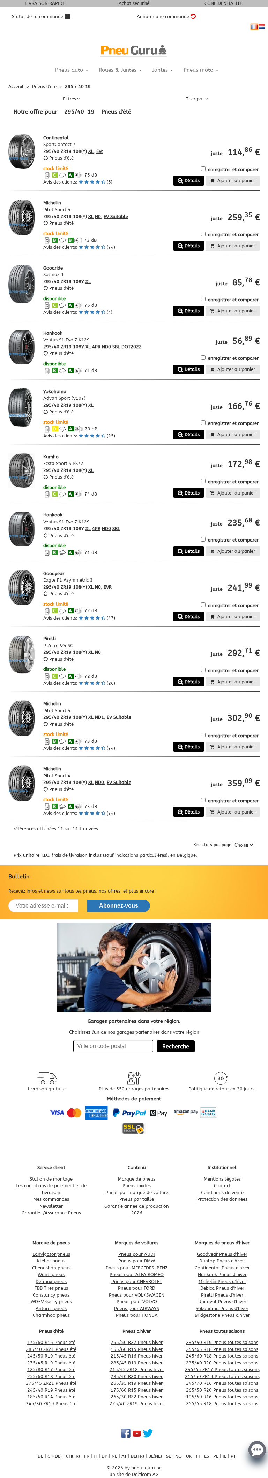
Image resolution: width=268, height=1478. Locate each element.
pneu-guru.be (146, 1467)
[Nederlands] (262, 26)
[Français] (254, 26)
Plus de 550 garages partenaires (134, 1088)
